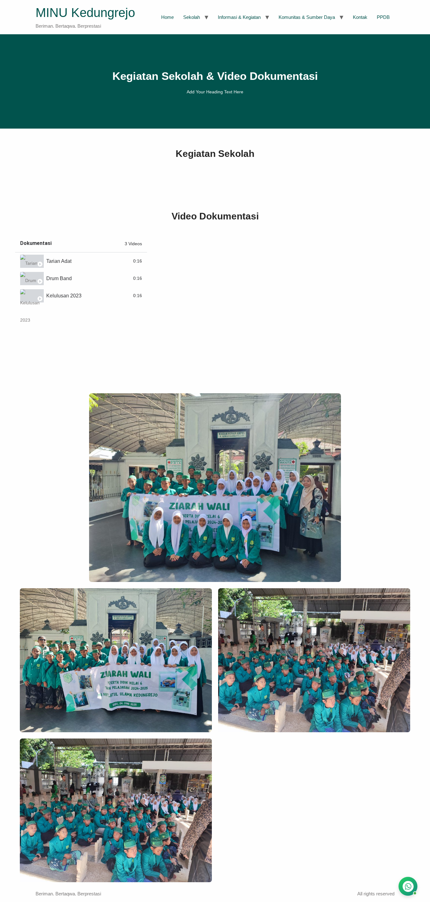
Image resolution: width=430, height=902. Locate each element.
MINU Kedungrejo (85, 12)
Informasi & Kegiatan (239, 17)
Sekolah (191, 17)
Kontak (360, 17)
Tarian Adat (58, 261)
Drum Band (59, 278)
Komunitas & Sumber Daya (307, 17)
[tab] (81, 261)
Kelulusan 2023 (64, 295)
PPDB (383, 17)
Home (167, 17)
